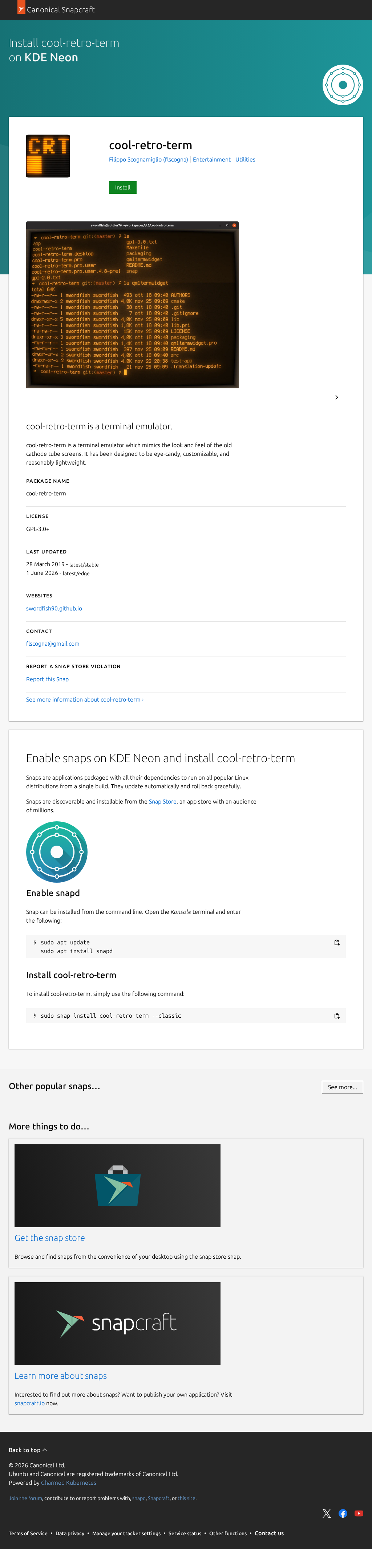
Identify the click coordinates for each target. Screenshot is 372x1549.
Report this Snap (47, 679)
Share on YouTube (359, 1513)
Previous (317, 397)
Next (337, 397)
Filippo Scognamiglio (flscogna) (149, 159)
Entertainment (212, 159)
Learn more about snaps (61, 1376)
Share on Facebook (343, 1513)
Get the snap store (50, 1238)
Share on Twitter (327, 1513)
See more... (342, 1087)
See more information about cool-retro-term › (85, 699)
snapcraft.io (30, 1403)
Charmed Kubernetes (68, 1482)
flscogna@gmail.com (53, 643)
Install (122, 187)
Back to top (25, 1450)
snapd (139, 1498)
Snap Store (163, 801)
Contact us (269, 1533)
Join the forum (25, 1498)
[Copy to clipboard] (337, 943)
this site (186, 1498)
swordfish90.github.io (54, 608)
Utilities (245, 159)
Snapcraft (159, 1498)
